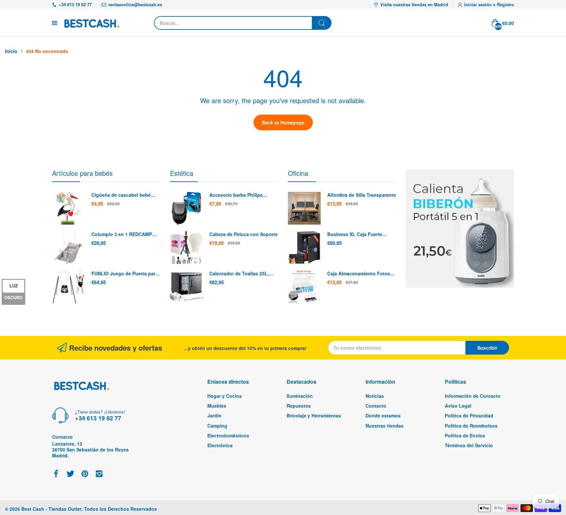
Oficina (298, 173)
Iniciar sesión (478, 4)
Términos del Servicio (469, 445)
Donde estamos (383, 415)
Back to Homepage (283, 122)
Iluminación (300, 396)
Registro (505, 4)
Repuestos (299, 405)
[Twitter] (70, 474)
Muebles (216, 405)
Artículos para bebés (82, 173)
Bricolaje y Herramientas (314, 415)
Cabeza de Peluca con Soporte (243, 234)
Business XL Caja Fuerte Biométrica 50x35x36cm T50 (358, 234)
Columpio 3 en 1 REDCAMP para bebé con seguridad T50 (124, 234)
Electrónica (220, 445)
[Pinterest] (85, 474)
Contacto (376, 405)
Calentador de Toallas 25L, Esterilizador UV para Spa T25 (242, 273)
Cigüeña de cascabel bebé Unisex (121, 195)
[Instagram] (99, 474)
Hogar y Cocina (224, 396)
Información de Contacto (472, 396)
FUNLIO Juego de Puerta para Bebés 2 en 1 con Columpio (124, 273)
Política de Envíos (465, 435)
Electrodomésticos (228, 435)
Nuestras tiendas (385, 425)
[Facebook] (56, 474)
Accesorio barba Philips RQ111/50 (236, 195)
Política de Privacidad (469, 415)
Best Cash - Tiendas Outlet (51, 509)
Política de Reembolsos (471, 425)
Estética (181, 173)
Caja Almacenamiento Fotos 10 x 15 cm (358, 273)
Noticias (375, 396)
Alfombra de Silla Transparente (361, 195)
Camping (217, 425)
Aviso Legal (458, 405)
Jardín (214, 415)
